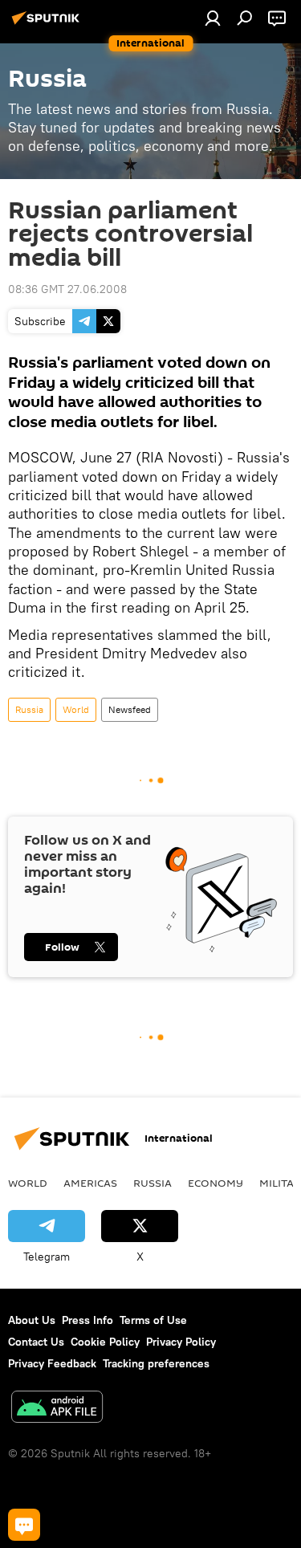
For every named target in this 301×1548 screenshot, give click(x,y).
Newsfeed (129, 709)
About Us (31, 1320)
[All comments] (24, 1525)
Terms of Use (153, 1320)
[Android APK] (57, 1409)
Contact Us (36, 1341)
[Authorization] (213, 18)
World (76, 709)
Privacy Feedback (52, 1363)
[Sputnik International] (48, 24)
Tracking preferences (156, 1363)
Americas (90, 1182)
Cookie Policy (105, 1341)
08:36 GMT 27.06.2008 (67, 289)
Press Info (87, 1320)
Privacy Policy (181, 1341)
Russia (29, 709)
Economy (215, 1182)
